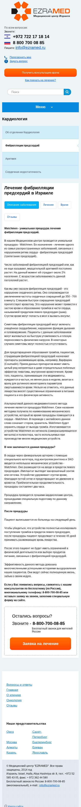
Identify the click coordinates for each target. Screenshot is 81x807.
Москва (11, 742)
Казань (11, 752)
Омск (10, 731)
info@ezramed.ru (30, 47)
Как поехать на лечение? (40, 80)
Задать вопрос (19, 61)
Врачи (64, 204)
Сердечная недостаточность (23, 171)
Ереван (37, 747)
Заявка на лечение (41, 644)
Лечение (48, 204)
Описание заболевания (23, 204)
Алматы (11, 747)
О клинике (13, 695)
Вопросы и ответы (19, 684)
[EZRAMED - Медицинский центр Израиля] (40, 11)
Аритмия (10, 158)
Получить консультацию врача (40, 72)
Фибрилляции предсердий (22, 145)
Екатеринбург (42, 742)
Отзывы (12, 216)
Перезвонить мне (20, 57)
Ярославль (40, 752)
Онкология (14, 700)
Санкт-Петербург (39, 734)
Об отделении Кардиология (22, 132)
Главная (12, 689)
